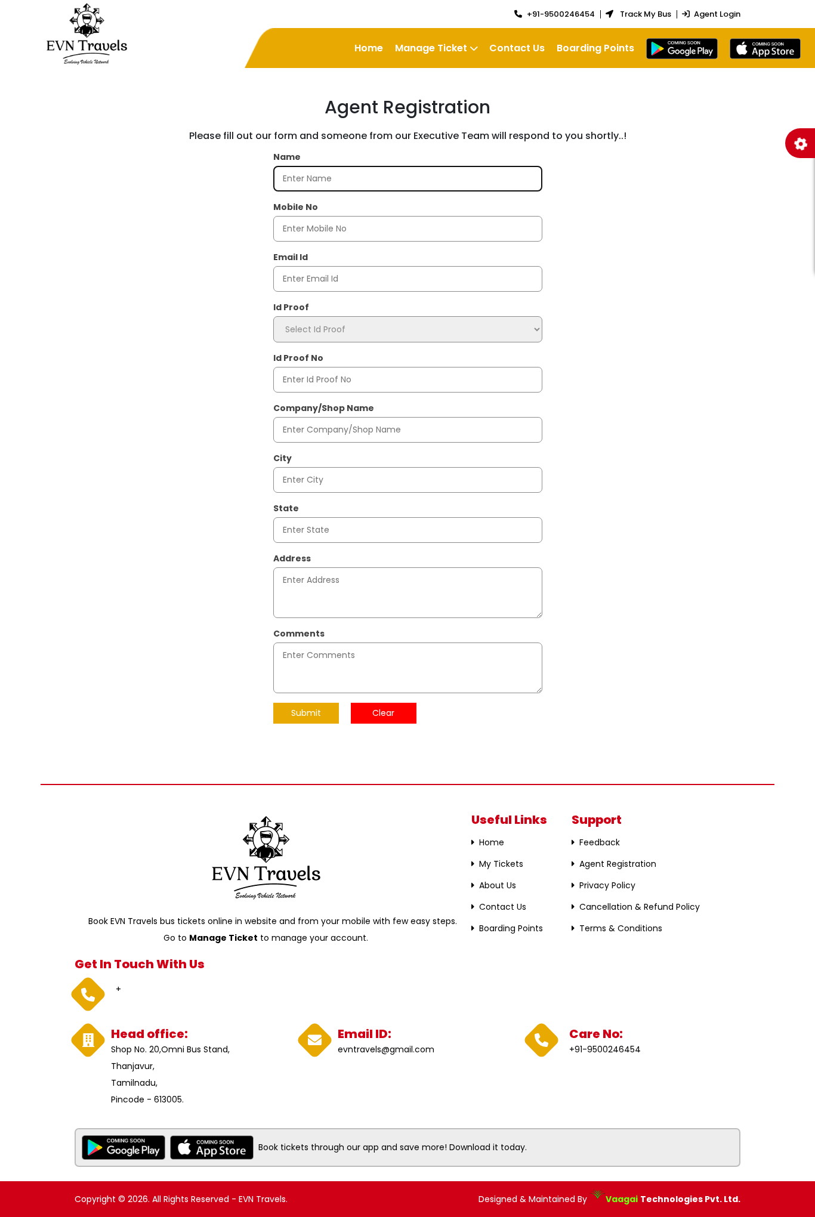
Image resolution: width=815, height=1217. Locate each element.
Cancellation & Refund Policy (639, 907)
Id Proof (291, 307)
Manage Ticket (431, 48)
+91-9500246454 (561, 14)
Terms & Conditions (620, 928)
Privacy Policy (607, 885)
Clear (383, 713)
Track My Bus (644, 14)
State (286, 508)
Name (287, 157)
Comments (299, 634)
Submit (306, 713)
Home (368, 48)
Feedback (599, 842)
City (282, 458)
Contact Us (517, 48)
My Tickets (501, 864)
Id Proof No (298, 358)
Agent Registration (617, 864)
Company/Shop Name (323, 408)
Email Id (290, 257)
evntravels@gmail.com (386, 1049)
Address (292, 558)
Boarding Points (595, 48)
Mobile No (295, 207)
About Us (497, 885)
